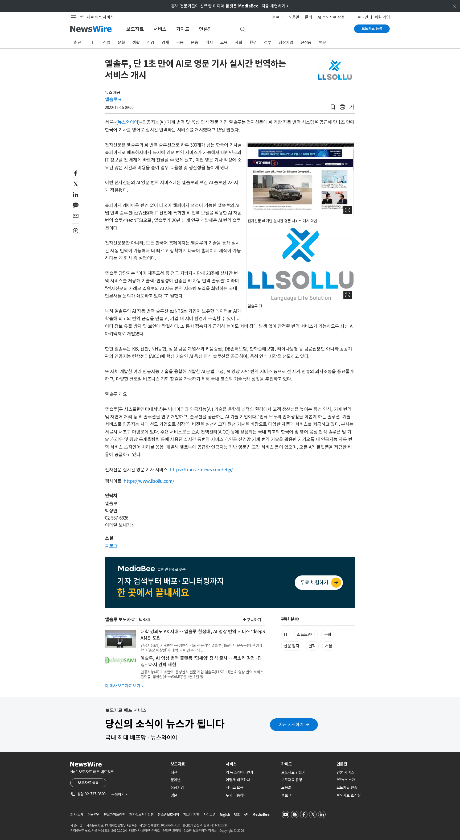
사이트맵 (209, 814)
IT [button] (286, 634)
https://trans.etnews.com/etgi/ (201, 470)
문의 (308, 17)
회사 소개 (77, 814)
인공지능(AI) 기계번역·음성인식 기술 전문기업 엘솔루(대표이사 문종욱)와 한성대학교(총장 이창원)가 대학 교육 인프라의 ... (201, 648)
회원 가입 (382, 17)
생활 (135, 42)
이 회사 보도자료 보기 (124, 685)
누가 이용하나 (236, 795)
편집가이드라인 (114, 814)
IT (92, 42)
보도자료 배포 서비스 (96, 17)
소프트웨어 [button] (306, 634)
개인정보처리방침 (141, 814)
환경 (253, 42)
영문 (322, 42)
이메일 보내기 (119, 525)
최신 (77, 42)
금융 (179, 42)
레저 (209, 42)
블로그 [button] (111, 546)
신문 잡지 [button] (291, 645)
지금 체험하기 (274, 6)
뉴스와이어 (128, 122)
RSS (146, 619)
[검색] (243, 29)
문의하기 (119, 794)
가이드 (183, 29)
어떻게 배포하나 (238, 779)
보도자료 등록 (372, 28)
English (225, 814)
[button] (333, 107)
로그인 (362, 17)
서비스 (160, 29)
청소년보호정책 (168, 814)
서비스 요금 (234, 787)
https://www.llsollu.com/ (149, 481)
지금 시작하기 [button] (291, 724)
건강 (150, 42)
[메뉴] (74, 17)
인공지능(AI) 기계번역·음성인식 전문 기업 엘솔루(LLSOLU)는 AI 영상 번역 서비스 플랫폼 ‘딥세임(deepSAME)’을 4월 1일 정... (202, 674)
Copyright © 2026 (231, 831)
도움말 (294, 17)
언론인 (205, 29)
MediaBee (260, 814)
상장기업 (286, 42)
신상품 (306, 42)
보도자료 (135, 29)
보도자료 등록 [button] (88, 782)
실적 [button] (312, 645)
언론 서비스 (345, 772)
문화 (121, 42)
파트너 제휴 (191, 814)
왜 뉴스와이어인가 (239, 772)
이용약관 (94, 814)
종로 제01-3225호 (215, 825)
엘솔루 (113, 99)
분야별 (176, 779)
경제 (165, 42)
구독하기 (254, 619)
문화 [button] (327, 634)
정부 (267, 42)
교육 (223, 42)
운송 (194, 42)
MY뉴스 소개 (345, 779)
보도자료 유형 (291, 779)
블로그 (277, 17)
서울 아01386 (101, 831)
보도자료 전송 (347, 787)
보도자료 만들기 (293, 772)
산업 (106, 42)
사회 (238, 42)
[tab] (196, 764)
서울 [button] (328, 645)
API (246, 814)
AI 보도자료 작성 (331, 17)
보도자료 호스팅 (348, 795)
